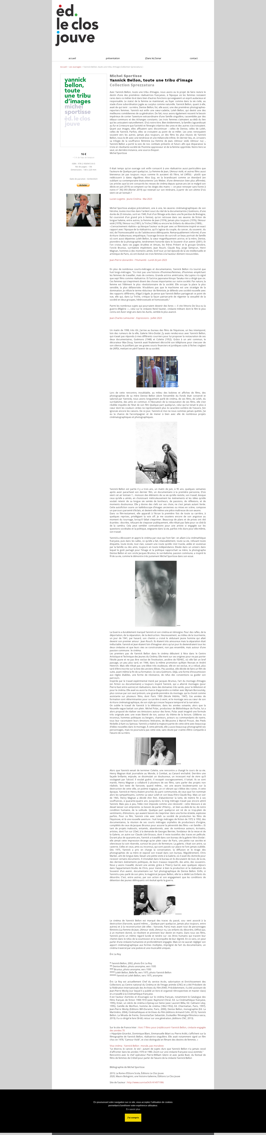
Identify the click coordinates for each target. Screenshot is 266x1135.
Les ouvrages (75, 67)
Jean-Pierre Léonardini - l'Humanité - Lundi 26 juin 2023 (138, 260)
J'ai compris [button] (133, 1117)
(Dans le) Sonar (153, 58)
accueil (72, 58)
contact (194, 58)
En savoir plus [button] (133, 1109)
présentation (113, 58)
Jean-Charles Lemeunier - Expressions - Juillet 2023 (136, 318)
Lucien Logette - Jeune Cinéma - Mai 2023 (131, 198)
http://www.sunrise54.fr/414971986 (145, 1082)
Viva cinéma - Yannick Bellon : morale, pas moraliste (137, 1045)
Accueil (63, 67)
